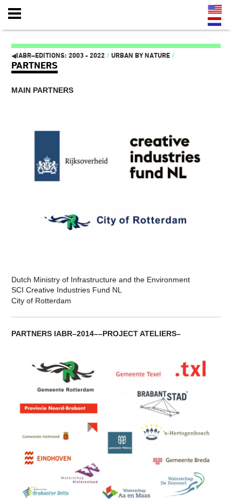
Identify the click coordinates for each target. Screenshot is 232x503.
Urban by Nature (140, 55)
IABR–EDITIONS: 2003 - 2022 (58, 55)
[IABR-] (72, 14)
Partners (34, 65)
